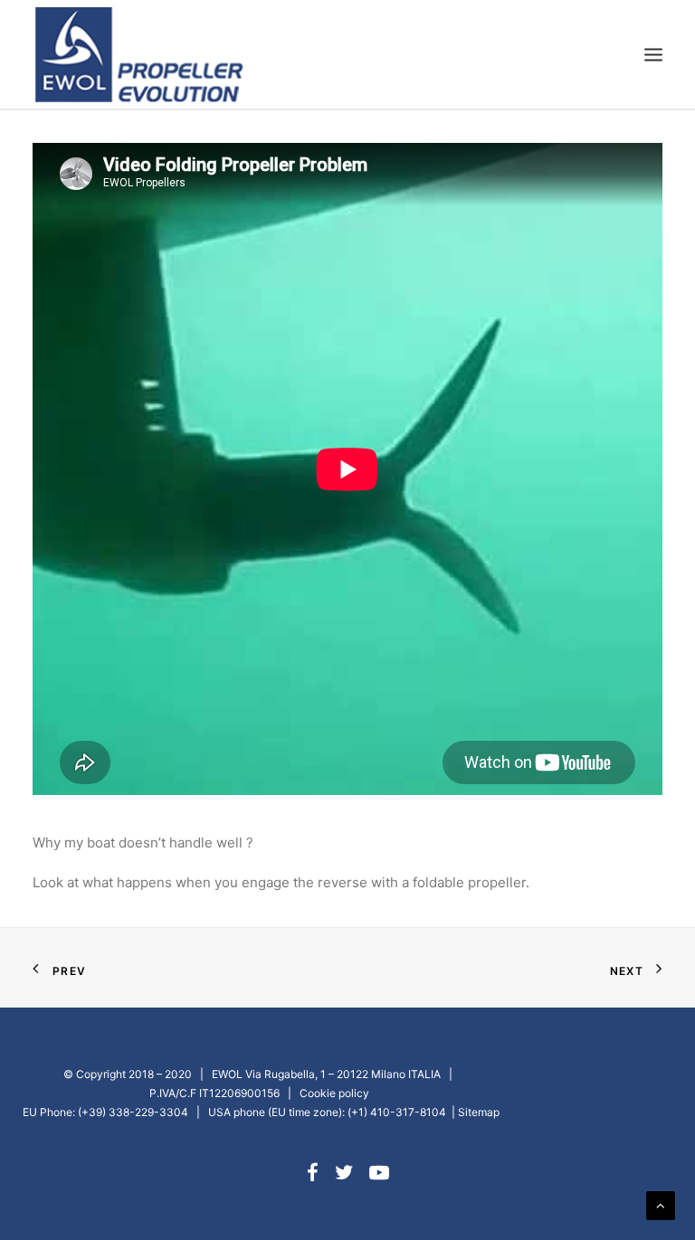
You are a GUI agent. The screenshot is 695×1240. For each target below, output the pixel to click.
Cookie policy (334, 1093)
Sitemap (479, 1112)
